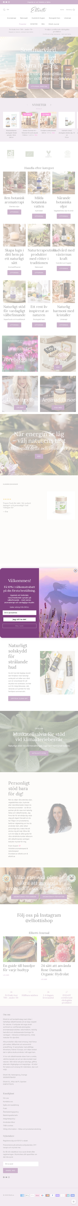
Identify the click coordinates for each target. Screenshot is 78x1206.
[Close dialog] (75, 570)
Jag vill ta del (19, 619)
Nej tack (19, 626)
